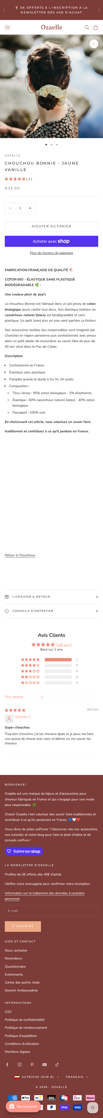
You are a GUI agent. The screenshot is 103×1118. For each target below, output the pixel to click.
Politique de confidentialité (24, 1019)
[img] (15, 710)
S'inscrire (23, 926)
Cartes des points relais (22, 982)
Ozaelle (13, 155)
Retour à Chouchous (20, 555)
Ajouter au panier (52, 226)
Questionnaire (15, 966)
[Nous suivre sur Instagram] (19, 1064)
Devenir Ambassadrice (21, 990)
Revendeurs (13, 958)
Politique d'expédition (21, 1036)
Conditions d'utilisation (22, 1043)
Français (75, 1077)
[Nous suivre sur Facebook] (7, 1064)
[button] (15, 179)
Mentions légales (17, 1051)
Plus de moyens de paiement (51, 253)
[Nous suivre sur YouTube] (44, 1064)
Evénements (14, 974)
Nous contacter (16, 950)
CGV (8, 1011)
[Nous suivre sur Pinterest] (32, 1064)
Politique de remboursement (26, 1027)
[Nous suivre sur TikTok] (57, 1064)
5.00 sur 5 (64, 645)
